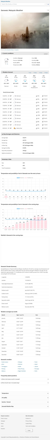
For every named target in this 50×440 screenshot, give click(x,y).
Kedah (19, 366)
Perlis (36, 371)
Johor (3, 364)
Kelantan (20, 364)
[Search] (45, 4)
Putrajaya (37, 368)
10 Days (35, 72)
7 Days (30, 72)
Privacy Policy (29, 421)
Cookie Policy (29, 423)
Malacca (3, 371)
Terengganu (4, 366)
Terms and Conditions (30, 426)
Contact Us (28, 418)
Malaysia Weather (5, 1)
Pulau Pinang (21, 368)
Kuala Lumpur (5, 362)
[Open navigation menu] (48, 4)
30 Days (46, 72)
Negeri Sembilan (22, 371)
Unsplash (16, 49)
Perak (36, 362)
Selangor (20, 362)
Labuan (36, 366)
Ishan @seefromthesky (9, 49)
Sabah (36, 364)
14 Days (40, 72)
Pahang (3, 368)
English (29, 430)
